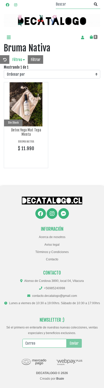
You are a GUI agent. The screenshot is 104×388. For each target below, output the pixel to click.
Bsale (60, 378)
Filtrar (35, 59)
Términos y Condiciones (52, 252)
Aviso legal (52, 244)
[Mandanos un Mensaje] (63, 213)
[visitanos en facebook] (7, 4)
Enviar (74, 343)
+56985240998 (54, 288)
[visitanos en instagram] (15, 4)
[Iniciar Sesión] (82, 37)
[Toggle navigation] (8, 37)
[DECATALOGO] (52, 20)
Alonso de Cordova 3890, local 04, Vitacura (54, 281)
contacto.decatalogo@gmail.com (54, 296)
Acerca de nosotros (52, 237)
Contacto (52, 259)
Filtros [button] (17, 59)
